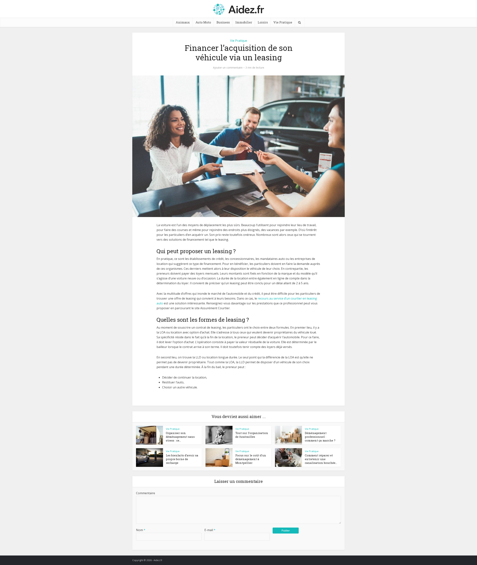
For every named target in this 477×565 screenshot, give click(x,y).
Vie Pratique (282, 22)
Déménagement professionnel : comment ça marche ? (320, 436)
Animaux (183, 22)
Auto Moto (203, 22)
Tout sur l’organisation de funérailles (251, 435)
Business (223, 22)
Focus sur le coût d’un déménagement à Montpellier (250, 459)
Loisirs (263, 22)
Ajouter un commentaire (228, 67)
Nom (140, 530)
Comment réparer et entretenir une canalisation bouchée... (321, 459)
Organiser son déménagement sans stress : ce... (180, 436)
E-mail (209, 530)
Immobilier (243, 22)
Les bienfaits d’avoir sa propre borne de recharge (182, 459)
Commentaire (145, 493)
